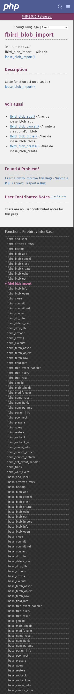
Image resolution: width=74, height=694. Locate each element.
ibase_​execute (17, 581)
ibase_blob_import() (20, 57)
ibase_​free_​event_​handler (24, 606)
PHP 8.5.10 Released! (37, 16)
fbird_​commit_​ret (18, 308)
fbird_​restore (15, 432)
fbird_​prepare (16, 422)
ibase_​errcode (16, 571)
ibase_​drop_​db (17, 566)
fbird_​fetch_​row (17, 358)
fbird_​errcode (16, 333)
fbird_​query (14, 427)
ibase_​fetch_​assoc (19, 586)
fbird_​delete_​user (19, 323)
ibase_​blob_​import (19, 521)
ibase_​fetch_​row (18, 596)
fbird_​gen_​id (15, 383)
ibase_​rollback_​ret (19, 680)
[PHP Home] (11, 6)
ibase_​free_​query (18, 611)
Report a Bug (35, 183)
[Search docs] (60, 6)
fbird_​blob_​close (18, 264)
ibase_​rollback (17, 675)
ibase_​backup (16, 487)
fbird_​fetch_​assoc (19, 348)
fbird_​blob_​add (17, 254)
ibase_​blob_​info (17, 526)
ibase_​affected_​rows (21, 482)
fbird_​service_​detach (21, 457)
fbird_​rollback (16, 437)
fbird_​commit (16, 303)
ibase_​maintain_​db (19, 626)
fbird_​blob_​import (19, 283)
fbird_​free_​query (18, 373)
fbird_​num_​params (19, 407)
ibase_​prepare (16, 660)
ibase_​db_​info (16, 556)
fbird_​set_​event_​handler (23, 462)
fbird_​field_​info (17, 363)
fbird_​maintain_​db (19, 388)
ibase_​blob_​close (18, 502)
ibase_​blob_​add (17, 492)
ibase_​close (15, 536)
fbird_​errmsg (15, 338)
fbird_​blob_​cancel (19, 259)
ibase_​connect (17, 551)
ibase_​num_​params (20, 645)
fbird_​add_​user (17, 239)
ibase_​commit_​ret (19, 546)
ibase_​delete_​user (19, 561)
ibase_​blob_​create (19, 507)
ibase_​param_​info (19, 650)
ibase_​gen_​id (16, 621)
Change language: (27, 27)
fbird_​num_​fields (18, 402)
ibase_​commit (16, 541)
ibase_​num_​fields (18, 641)
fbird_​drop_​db (16, 328)
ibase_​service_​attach (21, 690)
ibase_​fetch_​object (19, 591)
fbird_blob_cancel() (24, 126)
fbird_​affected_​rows (20, 244)
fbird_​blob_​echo (18, 273)
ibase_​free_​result (18, 616)
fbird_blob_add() (22, 116)
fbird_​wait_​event (18, 472)
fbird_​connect (16, 313)
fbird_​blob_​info (17, 288)
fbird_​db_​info (16, 318)
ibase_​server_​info (19, 685)
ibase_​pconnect (17, 655)
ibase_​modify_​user (19, 631)
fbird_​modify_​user (19, 393)
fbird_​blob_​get (16, 278)
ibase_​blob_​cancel (19, 497)
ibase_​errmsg (16, 576)
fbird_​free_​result (18, 378)
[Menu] (68, 6)
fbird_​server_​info (18, 447)
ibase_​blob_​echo (18, 512)
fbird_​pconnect (17, 417)
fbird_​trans (14, 467)
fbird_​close (14, 298)
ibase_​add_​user (17, 477)
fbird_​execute (16, 343)
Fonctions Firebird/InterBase (29, 231)
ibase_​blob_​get (17, 517)
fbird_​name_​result (19, 397)
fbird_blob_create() (24, 146)
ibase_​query (15, 665)
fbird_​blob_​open (18, 293)
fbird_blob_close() (23, 136)
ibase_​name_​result (19, 636)
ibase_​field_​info (17, 601)
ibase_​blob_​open (18, 531)
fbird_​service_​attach (20, 452)
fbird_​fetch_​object (19, 353)
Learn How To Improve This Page (28, 178)
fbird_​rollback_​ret (19, 442)
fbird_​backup (15, 249)
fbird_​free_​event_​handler (24, 368)
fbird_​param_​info (18, 412)
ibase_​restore (16, 670)
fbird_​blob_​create (19, 269)
